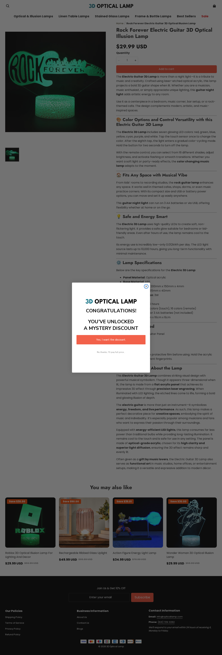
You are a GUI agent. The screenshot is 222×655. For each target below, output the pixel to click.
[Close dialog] (146, 286)
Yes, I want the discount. (111, 340)
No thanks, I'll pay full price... (111, 352)
